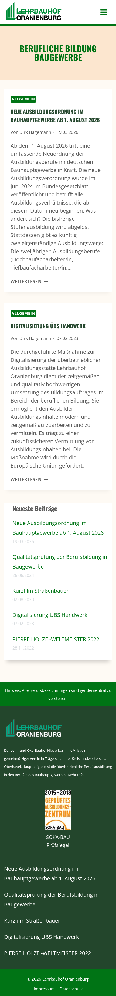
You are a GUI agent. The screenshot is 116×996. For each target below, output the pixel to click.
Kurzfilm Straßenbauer (40, 590)
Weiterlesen (29, 281)
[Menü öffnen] (104, 12)
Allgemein (23, 99)
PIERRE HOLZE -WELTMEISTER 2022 (55, 639)
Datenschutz (71, 988)
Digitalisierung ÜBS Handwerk (48, 326)
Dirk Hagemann (35, 132)
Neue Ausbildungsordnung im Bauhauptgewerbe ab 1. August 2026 (55, 116)
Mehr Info (76, 774)
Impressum (44, 988)
